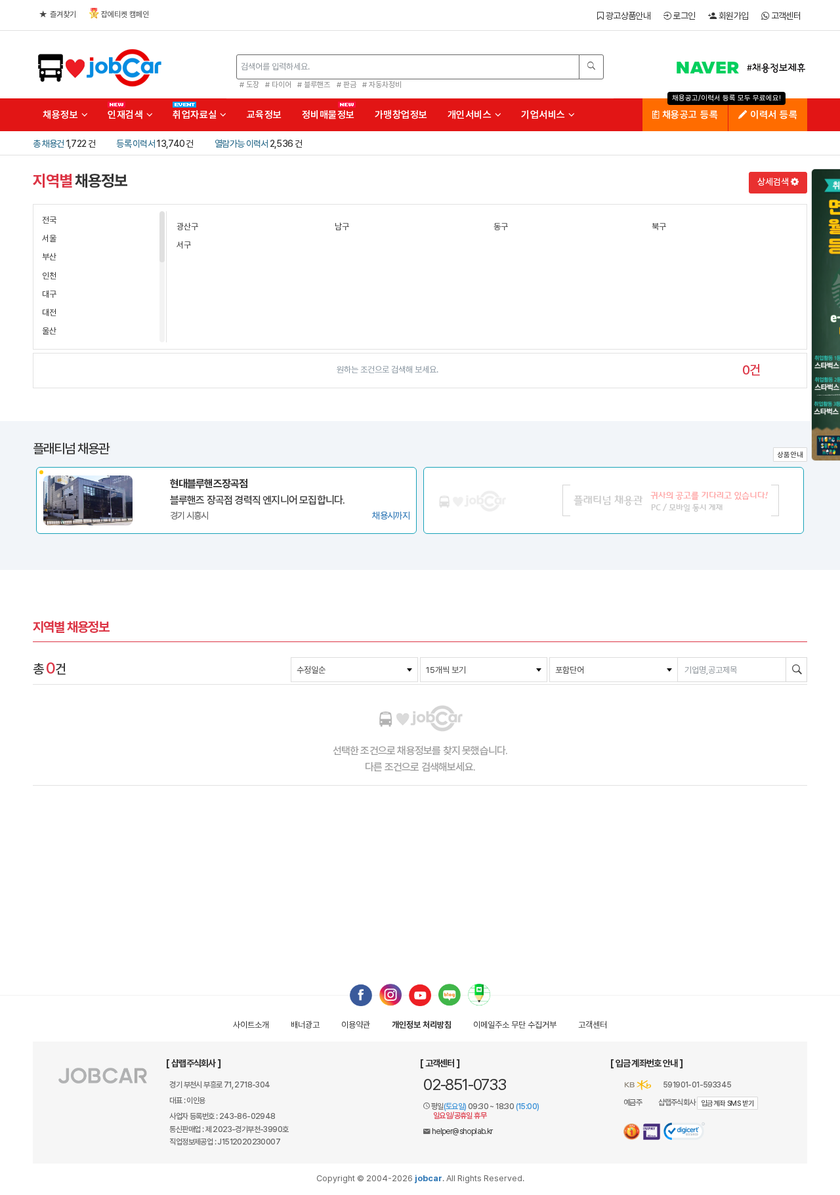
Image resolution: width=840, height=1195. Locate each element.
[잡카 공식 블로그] (449, 994)
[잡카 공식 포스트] (479, 994)
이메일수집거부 (514, 1025)
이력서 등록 (772, 115)
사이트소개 (251, 1025)
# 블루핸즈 (313, 84)
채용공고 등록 (688, 115)
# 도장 (249, 84)
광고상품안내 (627, 15)
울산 (49, 331)
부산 (49, 257)
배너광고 (305, 1025)
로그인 (683, 15)
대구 (49, 294)
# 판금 (346, 84)
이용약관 (355, 1025)
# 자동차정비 (382, 84)
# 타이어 (278, 84)
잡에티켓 (125, 14)
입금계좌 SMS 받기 (727, 1103)
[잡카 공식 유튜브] (420, 994)
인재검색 (127, 115)
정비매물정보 (328, 115)
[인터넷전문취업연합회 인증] (631, 1132)
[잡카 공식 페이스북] (361, 994)
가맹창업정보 (401, 115)
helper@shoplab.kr (462, 1131)
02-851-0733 (464, 1084)
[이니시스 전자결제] (651, 1132)
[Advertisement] (420, 883)
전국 (49, 220)
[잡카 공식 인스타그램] (390, 994)
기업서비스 (544, 115)
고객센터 (784, 15)
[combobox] (354, 669)
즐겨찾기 (63, 14)
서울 (49, 238)
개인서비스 (471, 115)
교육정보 (264, 115)
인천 (49, 276)
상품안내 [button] (790, 455)
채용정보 (62, 115)
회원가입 (732, 15)
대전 (49, 312)
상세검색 (774, 181)
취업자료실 (196, 115)
